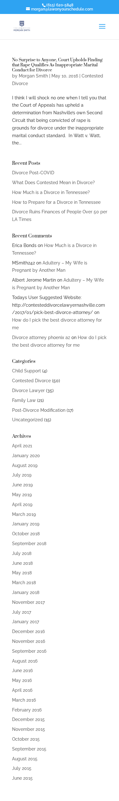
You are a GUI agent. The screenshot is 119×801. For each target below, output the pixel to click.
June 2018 (22, 563)
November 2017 (28, 602)
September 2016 (29, 651)
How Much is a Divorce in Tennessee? (51, 192)
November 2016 (28, 641)
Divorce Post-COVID (33, 172)
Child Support (26, 370)
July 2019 (21, 474)
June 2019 (22, 484)
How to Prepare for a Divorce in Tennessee (56, 202)
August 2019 (24, 465)
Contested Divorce (31, 380)
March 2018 (24, 582)
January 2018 (25, 592)
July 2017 (21, 612)
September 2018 (29, 543)
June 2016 (22, 670)
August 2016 (24, 661)
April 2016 (22, 690)
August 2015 (24, 758)
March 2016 (24, 700)
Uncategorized (27, 419)
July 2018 (21, 553)
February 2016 (27, 709)
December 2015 (28, 719)
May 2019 (22, 494)
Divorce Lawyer (28, 390)
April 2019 (22, 504)
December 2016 (28, 631)
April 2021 (22, 445)
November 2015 (28, 729)
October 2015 (26, 739)
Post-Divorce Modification (38, 410)
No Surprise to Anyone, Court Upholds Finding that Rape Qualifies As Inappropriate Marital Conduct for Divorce (57, 64)
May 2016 (22, 680)
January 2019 (25, 523)
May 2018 (22, 572)
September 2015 (29, 748)
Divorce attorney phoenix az (41, 337)
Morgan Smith (33, 75)
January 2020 (26, 455)
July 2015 (21, 768)
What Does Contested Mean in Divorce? (53, 182)
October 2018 (26, 533)
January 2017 (25, 621)
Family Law (24, 400)
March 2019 (24, 514)
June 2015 (22, 778)
